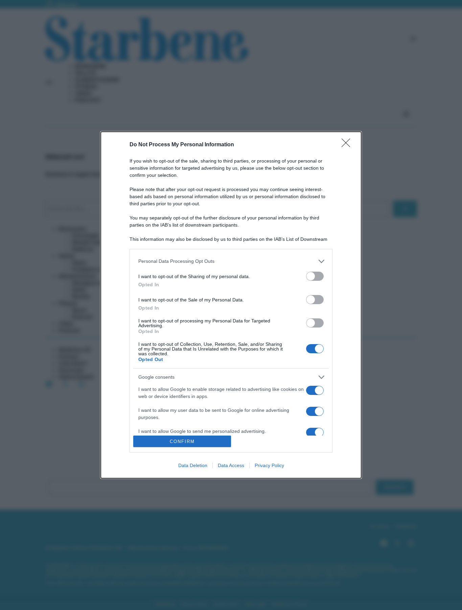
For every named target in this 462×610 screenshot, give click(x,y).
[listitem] (231, 261)
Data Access (231, 465)
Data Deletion (192, 465)
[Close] (348, 145)
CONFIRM (182, 441)
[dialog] (231, 305)
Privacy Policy (269, 465)
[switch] (315, 276)
